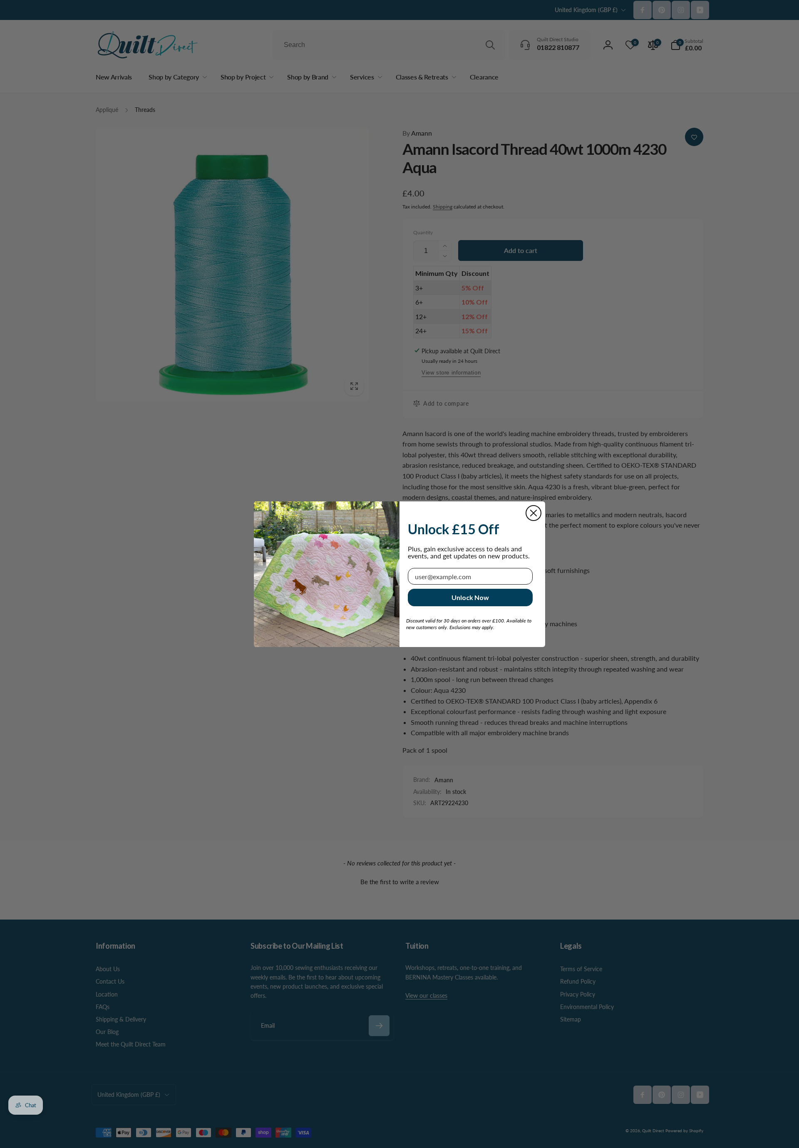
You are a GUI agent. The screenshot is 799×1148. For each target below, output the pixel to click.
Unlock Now (470, 597)
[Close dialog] (533, 513)
